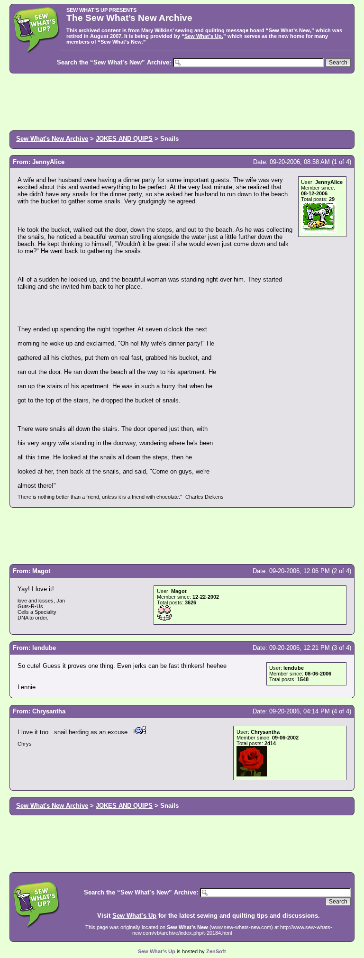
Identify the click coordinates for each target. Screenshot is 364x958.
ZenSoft (216, 951)
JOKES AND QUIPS (124, 138)
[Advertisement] (182, 101)
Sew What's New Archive (52, 138)
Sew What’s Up (203, 36)
